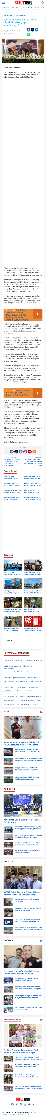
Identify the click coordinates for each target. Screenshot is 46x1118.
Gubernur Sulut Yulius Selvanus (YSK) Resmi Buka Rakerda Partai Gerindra (28, 759)
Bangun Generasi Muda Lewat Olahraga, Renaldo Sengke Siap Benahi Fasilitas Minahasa (27, 769)
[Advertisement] (23, 173)
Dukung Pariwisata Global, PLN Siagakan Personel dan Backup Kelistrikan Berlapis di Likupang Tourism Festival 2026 (11, 485)
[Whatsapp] (28, 34)
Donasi (12, 1114)
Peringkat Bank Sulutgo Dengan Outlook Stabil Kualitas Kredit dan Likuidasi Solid (12, 492)
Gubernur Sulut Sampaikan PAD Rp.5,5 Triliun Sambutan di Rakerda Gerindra (21, 743)
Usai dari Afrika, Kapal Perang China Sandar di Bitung (28, 1008)
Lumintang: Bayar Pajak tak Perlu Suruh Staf (27, 900)
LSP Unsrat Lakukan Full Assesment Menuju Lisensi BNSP (28, 909)
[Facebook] (12, 451)
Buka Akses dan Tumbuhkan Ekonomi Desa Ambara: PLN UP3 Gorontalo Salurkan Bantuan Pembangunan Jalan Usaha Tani (32, 492)
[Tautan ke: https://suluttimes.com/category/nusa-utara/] (41, 712)
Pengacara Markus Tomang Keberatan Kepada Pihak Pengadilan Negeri (21, 972)
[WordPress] (21, 451)
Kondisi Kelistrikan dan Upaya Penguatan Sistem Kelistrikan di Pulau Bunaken (12, 498)
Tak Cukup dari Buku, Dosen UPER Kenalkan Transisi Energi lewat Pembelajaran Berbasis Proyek (27, 844)
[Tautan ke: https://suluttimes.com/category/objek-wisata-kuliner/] (41, 1019)
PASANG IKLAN (23, 1114)
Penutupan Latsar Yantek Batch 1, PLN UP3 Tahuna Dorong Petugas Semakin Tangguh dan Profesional (33, 485)
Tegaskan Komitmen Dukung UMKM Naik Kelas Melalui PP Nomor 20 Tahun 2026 (27, 921)
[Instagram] (25, 451)
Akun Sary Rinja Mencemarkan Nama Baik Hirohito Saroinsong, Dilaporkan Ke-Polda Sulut (28, 988)
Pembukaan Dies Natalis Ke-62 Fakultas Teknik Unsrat (22, 821)
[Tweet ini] (32, 29)
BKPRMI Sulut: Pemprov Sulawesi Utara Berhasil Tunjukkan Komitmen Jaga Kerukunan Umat (22, 893)
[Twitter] (16, 451)
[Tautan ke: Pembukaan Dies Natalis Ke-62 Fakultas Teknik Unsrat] (23, 805)
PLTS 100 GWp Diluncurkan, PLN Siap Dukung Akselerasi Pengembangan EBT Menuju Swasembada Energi (11, 478)
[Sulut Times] (23, 3)
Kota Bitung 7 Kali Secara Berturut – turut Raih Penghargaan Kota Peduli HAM (33, 461)
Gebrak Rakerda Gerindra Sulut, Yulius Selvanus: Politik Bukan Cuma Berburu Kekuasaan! (28, 750)
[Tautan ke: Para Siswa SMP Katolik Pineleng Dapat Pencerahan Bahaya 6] (8, 1068)
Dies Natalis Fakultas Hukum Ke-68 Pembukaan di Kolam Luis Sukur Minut (28, 1087)
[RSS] (34, 451)
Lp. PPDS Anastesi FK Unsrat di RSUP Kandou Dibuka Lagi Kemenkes (28, 836)
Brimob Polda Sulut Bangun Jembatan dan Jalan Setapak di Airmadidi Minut (26, 1076)
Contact (5, 1114)
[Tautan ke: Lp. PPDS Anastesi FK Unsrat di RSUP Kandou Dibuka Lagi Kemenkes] (8, 837)
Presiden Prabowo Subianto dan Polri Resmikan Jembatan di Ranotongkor (21, 1051)
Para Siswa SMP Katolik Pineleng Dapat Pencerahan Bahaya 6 (27, 1065)
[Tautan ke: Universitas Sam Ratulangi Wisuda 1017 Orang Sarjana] (8, 852)
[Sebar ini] (28, 29)
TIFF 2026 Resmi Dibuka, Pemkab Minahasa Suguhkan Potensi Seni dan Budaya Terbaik (28, 1058)
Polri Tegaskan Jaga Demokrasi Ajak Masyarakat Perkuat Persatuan (28, 997)
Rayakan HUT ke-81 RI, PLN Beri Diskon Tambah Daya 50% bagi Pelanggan (33, 498)
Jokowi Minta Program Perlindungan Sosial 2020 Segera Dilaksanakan (12, 461)
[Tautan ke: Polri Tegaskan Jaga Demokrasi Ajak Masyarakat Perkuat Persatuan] (8, 1000)
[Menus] (4, 3)
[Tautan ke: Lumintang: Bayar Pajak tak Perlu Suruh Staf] (8, 902)
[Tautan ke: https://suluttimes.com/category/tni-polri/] (41, 941)
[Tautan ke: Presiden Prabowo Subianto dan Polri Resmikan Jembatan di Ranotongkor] (23, 1035)
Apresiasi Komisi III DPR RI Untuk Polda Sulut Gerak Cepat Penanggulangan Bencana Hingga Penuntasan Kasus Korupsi (27, 778)
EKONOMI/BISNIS (9, 33)
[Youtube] (30, 451)
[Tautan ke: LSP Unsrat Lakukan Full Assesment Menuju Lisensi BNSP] (8, 912)
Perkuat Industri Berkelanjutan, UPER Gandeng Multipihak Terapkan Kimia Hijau (28, 828)
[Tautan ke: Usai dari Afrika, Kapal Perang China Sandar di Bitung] (8, 1010)
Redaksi (37, 1112)
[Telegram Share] (36, 29)
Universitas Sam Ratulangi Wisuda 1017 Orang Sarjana (27, 851)
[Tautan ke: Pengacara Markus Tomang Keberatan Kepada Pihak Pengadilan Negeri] (23, 956)
